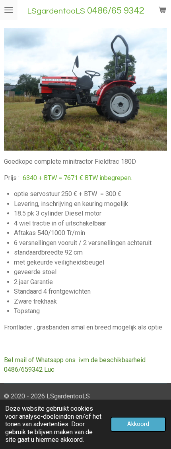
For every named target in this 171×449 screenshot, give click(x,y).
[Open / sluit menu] (8, 10)
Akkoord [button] (138, 423)
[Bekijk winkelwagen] (162, 10)
